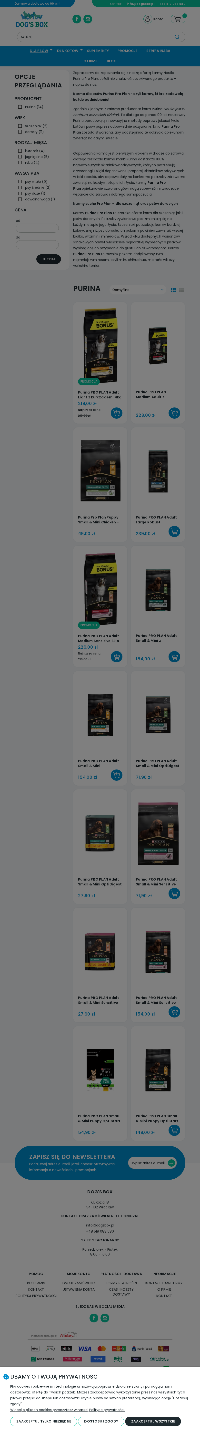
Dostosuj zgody (101, 1421)
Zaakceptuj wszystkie (153, 1421)
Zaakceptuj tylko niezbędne (43, 1421)
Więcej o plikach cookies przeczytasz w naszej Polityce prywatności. (67, 1409)
